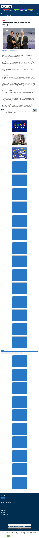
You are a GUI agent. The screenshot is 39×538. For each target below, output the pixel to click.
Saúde (5, 12)
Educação (14, 12)
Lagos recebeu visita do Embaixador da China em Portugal (26, 111)
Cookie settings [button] (3, 535)
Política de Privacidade (4, 514)
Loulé (19, 26)
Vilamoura (21, 26)
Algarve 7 (9, 26)
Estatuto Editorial (7, 15)
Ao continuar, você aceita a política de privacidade (17, 526)
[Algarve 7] (2, 13)
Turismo (26, 10)
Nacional (19, 12)
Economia (17, 10)
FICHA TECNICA (24, 12)
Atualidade (6, 10)
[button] (12, 10)
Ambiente (9, 12)
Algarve (13, 26)
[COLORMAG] (3, 497)
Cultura (21, 10)
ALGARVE (10, 10)
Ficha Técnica (3, 512)
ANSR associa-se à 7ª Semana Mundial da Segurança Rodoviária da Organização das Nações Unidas (11, 111)
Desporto (31, 10)
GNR (18, 26)
